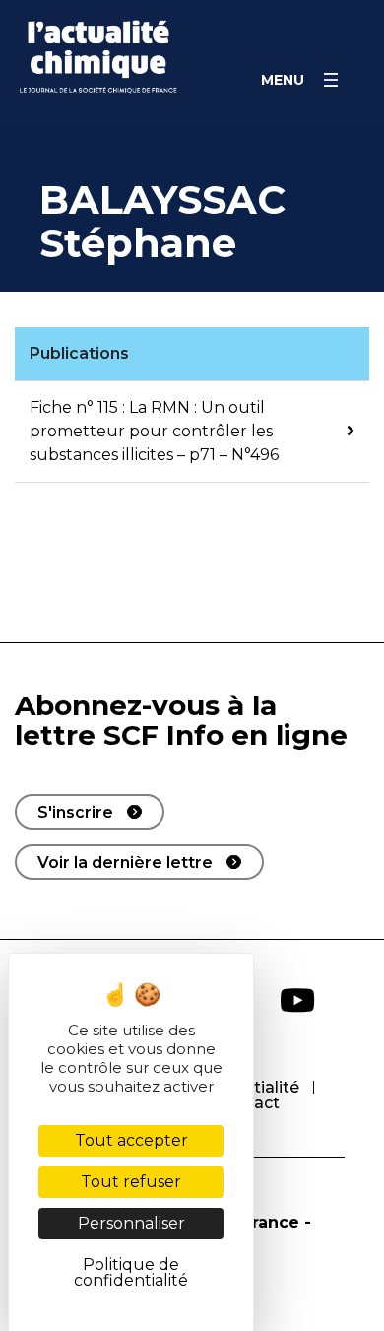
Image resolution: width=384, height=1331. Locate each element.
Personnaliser (131, 1223)
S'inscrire (75, 812)
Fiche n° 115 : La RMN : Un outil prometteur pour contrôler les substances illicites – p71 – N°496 (154, 431)
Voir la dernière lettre (125, 862)
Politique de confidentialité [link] (131, 1272)
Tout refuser (131, 1181)
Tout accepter (131, 1140)
